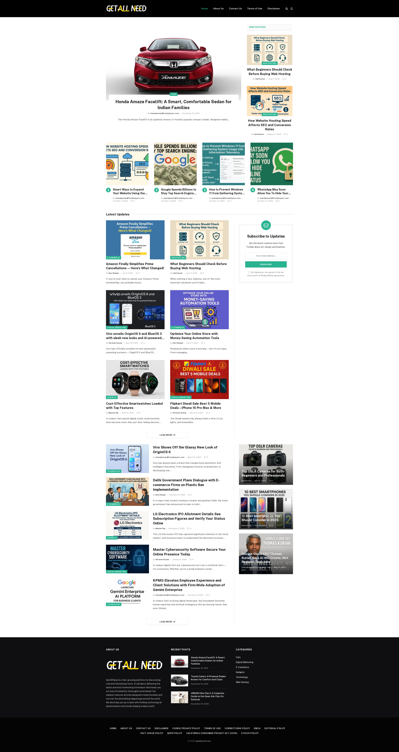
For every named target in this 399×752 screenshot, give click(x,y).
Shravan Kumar (115, 343)
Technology (113, 471)
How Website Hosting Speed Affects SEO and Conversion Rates (269, 125)
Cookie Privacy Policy (186, 728)
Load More (166, 435)
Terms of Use (254, 8)
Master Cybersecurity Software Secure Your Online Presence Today (189, 551)
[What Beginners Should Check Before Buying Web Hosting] (269, 50)
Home (204, 8)
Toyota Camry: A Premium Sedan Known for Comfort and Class (208, 678)
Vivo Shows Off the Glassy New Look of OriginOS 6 (185, 449)
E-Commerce (113, 258)
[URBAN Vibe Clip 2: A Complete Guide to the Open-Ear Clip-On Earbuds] (179, 697)
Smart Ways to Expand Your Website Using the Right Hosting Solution (129, 191)
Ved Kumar (260, 79)
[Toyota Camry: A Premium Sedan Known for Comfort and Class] (179, 680)
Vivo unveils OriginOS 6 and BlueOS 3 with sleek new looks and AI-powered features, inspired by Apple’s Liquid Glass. (134, 336)
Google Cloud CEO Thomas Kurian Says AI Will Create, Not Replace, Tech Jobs (265, 558)
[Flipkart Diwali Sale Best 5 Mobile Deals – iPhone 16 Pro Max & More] (199, 379)
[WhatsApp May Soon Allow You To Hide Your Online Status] (271, 164)
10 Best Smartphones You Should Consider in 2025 (261, 518)
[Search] (286, 8)
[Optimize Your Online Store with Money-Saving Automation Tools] (199, 309)
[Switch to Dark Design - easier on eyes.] (291, 8)
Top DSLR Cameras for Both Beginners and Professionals (263, 473)
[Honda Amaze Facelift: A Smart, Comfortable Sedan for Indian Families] (173, 62)
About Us (218, 8)
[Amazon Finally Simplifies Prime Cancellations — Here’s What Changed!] (135, 239)
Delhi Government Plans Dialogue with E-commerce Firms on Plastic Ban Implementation (186, 485)
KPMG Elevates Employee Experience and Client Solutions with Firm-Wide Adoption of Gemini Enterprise (189, 585)
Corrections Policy (237, 728)
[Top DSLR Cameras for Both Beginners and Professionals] (266, 464)
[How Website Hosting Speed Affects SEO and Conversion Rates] (269, 101)
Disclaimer (274, 8)
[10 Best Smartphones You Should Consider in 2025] (266, 509)
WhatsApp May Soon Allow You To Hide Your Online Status (272, 191)
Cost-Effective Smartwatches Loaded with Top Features (134, 406)
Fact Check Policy (151, 733)
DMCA (257, 728)
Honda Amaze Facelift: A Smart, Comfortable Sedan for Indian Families (173, 104)
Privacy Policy (267, 275)
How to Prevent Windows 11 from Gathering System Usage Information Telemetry (226, 191)
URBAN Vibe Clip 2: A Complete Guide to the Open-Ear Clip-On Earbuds (207, 696)
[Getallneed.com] (126, 8)
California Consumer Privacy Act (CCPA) (212, 733)
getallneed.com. (203, 741)
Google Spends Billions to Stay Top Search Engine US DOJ (178, 191)
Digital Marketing (116, 327)
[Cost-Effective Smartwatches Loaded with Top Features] (135, 379)
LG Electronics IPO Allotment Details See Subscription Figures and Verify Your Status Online (189, 518)
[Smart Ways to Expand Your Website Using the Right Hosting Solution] (127, 164)
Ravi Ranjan (114, 273)
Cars (173, 94)
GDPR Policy (174, 733)
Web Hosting (257, 27)
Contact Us (235, 8)
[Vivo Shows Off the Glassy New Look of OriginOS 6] (127, 458)
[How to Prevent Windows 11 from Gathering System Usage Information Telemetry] (223, 164)
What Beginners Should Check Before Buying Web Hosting (269, 72)
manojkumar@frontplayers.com (164, 113)
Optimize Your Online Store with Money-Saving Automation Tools (194, 336)
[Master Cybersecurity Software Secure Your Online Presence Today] (127, 559)
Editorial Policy (274, 728)
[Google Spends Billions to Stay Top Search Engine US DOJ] (175, 164)
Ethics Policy (250, 733)
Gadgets (111, 397)
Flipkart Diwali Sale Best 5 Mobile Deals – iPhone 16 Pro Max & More (195, 406)
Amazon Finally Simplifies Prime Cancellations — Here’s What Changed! (135, 266)
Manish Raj (113, 413)
